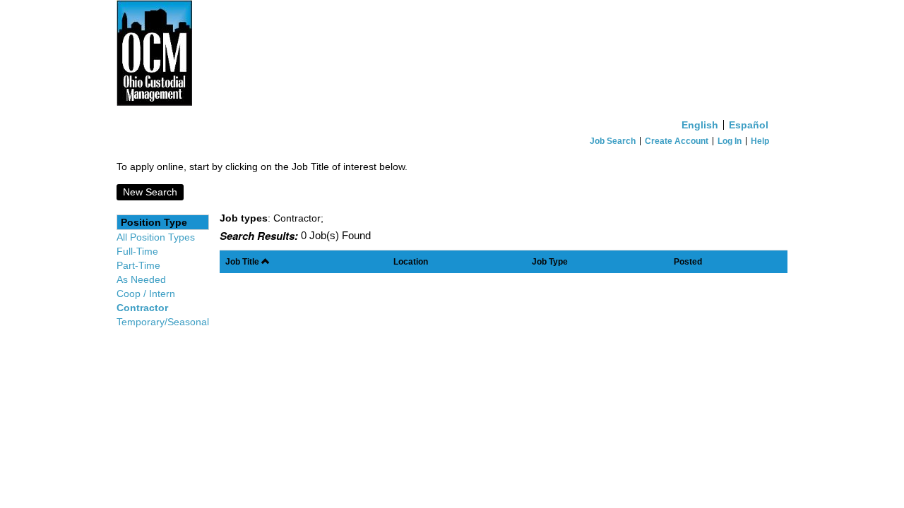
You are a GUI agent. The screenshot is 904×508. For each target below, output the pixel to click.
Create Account (676, 141)
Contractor (142, 307)
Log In (730, 141)
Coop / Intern (146, 293)
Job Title (243, 261)
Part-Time (138, 265)
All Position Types (156, 237)
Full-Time (137, 251)
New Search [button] (150, 192)
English (700, 125)
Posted (688, 261)
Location (410, 261)
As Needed (141, 279)
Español (748, 125)
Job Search (613, 141)
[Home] (452, 56)
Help (760, 141)
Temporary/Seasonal (163, 321)
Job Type (550, 261)
